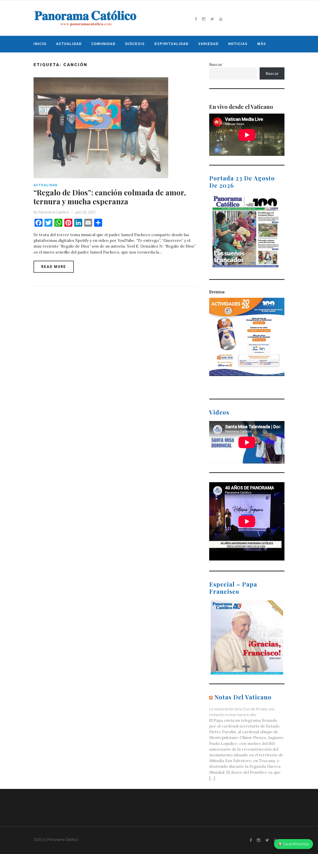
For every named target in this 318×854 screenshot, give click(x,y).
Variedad (208, 44)
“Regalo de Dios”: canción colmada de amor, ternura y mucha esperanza (110, 196)
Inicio (40, 44)
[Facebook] (196, 19)
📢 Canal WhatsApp (293, 844)
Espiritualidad (172, 44)
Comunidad (103, 44)
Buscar (215, 64)
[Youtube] (221, 19)
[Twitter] (212, 19)
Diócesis (135, 44)
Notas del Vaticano (243, 697)
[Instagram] (203, 19)
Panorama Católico (53, 212)
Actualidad (69, 44)
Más (261, 44)
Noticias (238, 44)
